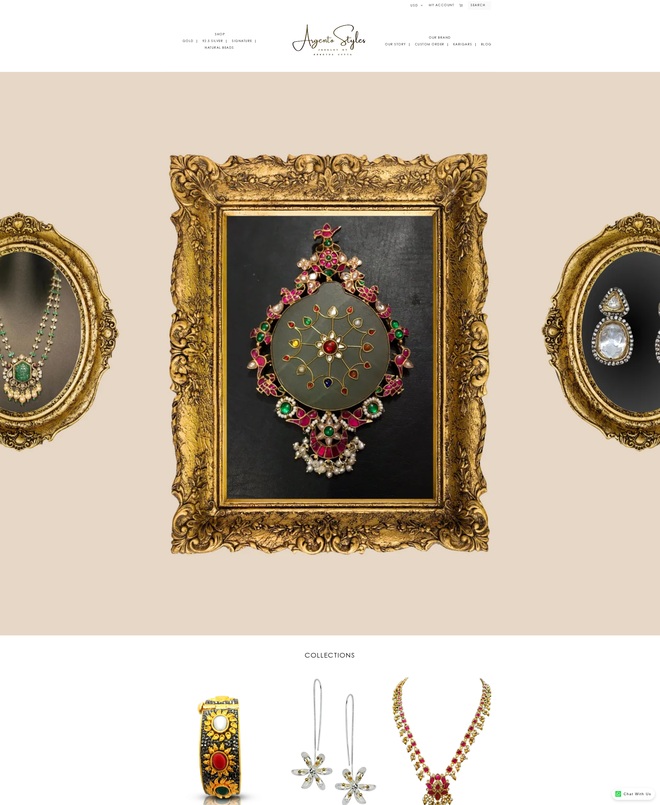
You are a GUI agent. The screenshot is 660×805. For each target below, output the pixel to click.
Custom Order (429, 44)
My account (441, 5)
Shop (220, 34)
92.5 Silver (212, 41)
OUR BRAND (440, 37)
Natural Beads (219, 47)
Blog (486, 44)
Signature (242, 41)
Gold (188, 41)
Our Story (395, 44)
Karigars (462, 44)
